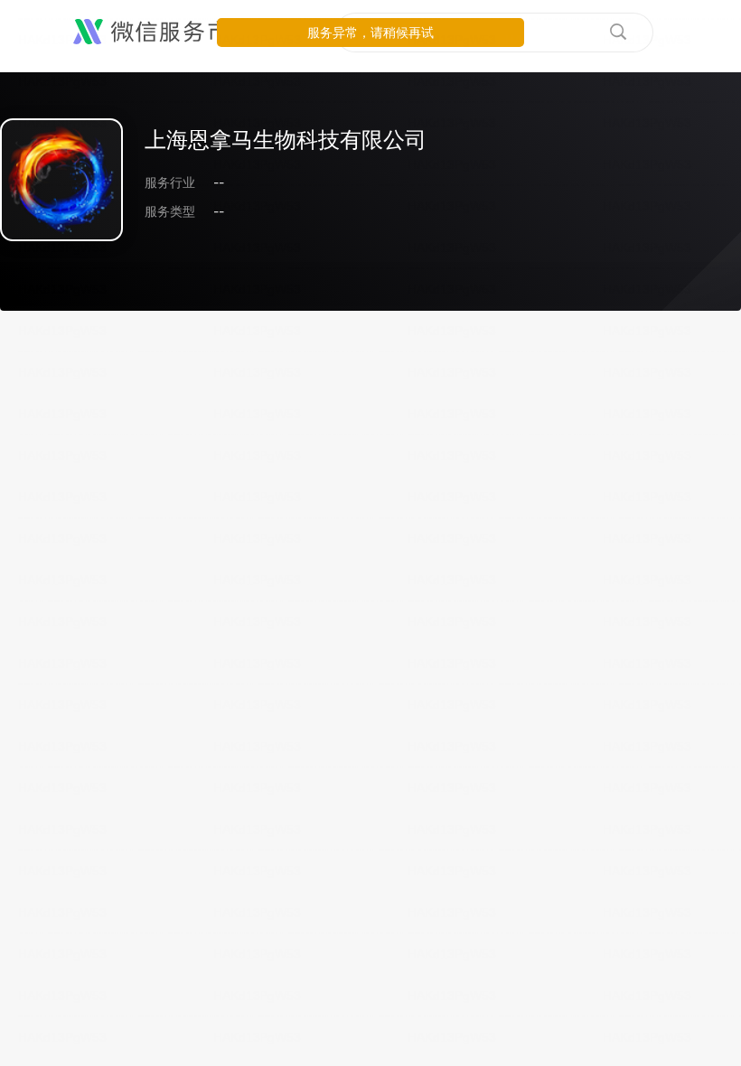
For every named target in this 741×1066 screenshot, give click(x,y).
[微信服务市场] (162, 32)
